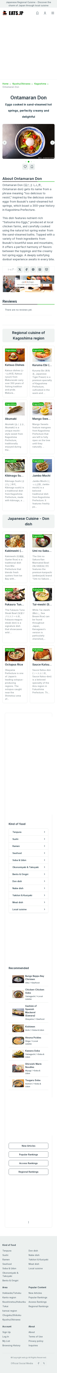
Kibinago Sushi (15, 475)
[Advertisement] (28, 49)
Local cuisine (36, 1268)
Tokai (5, 1306)
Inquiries (33, 1345)
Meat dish (34, 1264)
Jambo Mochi (41, 475)
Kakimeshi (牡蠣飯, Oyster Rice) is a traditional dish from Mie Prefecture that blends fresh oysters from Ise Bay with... (14, 567)
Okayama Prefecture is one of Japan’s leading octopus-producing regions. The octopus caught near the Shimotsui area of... (14, 684)
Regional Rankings (28, 1171)
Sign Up (6, 1332)
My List (6, 1341)
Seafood (7, 1264)
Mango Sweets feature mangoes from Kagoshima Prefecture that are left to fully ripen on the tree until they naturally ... (41, 435)
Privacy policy (36, 1341)
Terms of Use (36, 1336)
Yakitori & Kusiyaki (38, 1259)
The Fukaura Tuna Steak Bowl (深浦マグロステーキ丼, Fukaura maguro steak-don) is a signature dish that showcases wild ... (15, 621)
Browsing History (11, 1345)
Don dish (33, 1250)
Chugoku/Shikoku (11, 1315)
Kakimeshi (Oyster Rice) (21, 550)
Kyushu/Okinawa (21, 83)
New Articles (28, 1145)
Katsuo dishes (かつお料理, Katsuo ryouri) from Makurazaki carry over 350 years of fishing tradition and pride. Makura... (14, 381)
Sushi (5, 1255)
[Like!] (25, 167)
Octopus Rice (14, 664)
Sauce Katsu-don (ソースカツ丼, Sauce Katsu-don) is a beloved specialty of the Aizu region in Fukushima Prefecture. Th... (42, 681)
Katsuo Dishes (14, 365)
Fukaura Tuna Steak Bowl (22, 604)
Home (5, 83)
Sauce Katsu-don (43, 664)
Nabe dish (34, 1255)
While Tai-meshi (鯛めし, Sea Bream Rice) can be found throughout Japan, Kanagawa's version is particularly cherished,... (41, 624)
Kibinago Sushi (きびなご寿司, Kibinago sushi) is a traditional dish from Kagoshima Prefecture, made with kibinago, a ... (14, 491)
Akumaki (11, 418)
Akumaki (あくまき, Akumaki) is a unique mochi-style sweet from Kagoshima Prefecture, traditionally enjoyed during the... (14, 437)
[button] (25, 161)
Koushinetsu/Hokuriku (14, 1302)
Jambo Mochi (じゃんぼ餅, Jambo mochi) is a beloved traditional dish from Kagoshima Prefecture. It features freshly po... (41, 494)
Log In (5, 1336)
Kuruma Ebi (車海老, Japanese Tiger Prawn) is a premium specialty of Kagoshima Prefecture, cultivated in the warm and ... (42, 381)
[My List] (32, 167)
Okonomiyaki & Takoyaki (10, 1274)
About (32, 1332)
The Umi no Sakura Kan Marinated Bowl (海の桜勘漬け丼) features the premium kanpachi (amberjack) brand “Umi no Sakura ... (42, 567)
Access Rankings (28, 1163)
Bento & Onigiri (10, 1280)
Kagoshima (40, 83)
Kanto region (9, 1297)
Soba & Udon (9, 1268)
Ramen (6, 1259)
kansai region (9, 1310)
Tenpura (6, 1250)
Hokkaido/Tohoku (11, 1293)
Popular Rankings (28, 1154)
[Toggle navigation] (53, 13)
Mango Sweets (42, 418)
